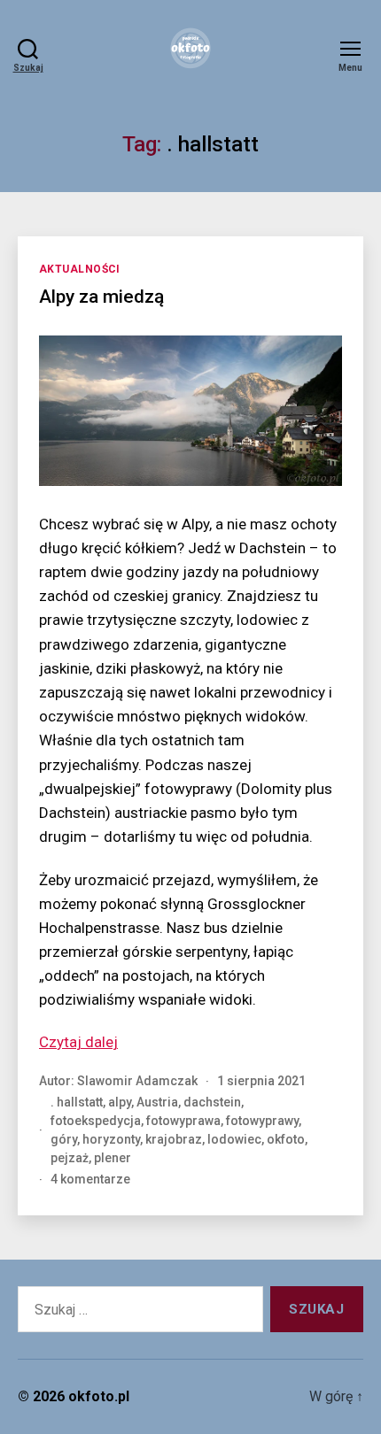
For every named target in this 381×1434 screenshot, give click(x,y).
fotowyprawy (262, 1121)
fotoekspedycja (96, 1121)
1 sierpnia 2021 (261, 1081)
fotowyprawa (183, 1121)
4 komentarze (90, 1179)
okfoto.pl (98, 1396)
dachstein (212, 1102)
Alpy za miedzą (101, 296)
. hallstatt (77, 1102)
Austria (157, 1102)
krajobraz (173, 1139)
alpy (119, 1102)
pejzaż (70, 1158)
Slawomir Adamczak (137, 1081)
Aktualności (80, 269)
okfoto (286, 1139)
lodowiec (234, 1139)
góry (64, 1139)
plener (112, 1158)
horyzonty (111, 1139)
